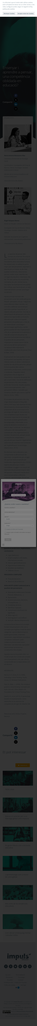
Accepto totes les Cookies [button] (25, 13)
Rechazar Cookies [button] (9, 13)
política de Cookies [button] (9, 9)
